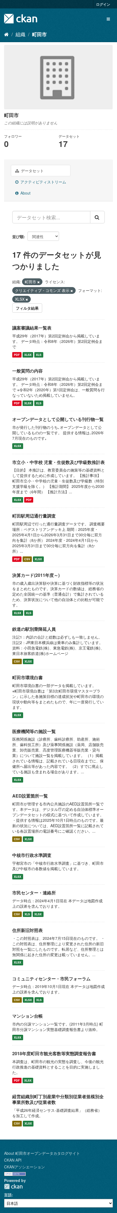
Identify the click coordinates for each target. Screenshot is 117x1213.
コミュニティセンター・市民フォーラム (51, 978)
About (24, 193)
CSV (27, 559)
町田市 (39, 34)
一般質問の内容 (27, 371)
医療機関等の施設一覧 (34, 731)
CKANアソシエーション (24, 1166)
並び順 (18, 236)
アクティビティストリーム (42, 181)
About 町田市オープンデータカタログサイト (42, 1153)
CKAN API (12, 1160)
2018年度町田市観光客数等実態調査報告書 (54, 1053)
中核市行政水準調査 (31, 855)
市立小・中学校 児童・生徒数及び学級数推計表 (58, 462)
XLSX (28, 355)
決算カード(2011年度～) (36, 575)
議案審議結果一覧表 (31, 328)
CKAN (13, 1186)
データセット (32, 170)
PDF (17, 355)
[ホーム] (6, 34)
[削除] (38, 282)
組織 (20, 34)
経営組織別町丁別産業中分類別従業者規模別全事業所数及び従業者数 (58, 1099)
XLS (38, 355)
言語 (8, 1194)
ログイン (103, 4)
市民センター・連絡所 (34, 892)
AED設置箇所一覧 (30, 796)
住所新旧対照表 (27, 930)
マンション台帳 (27, 1016)
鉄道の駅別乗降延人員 (34, 629)
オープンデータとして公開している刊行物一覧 (58, 419)
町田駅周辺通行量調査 (34, 516)
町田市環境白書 (27, 677)
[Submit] (97, 217)
